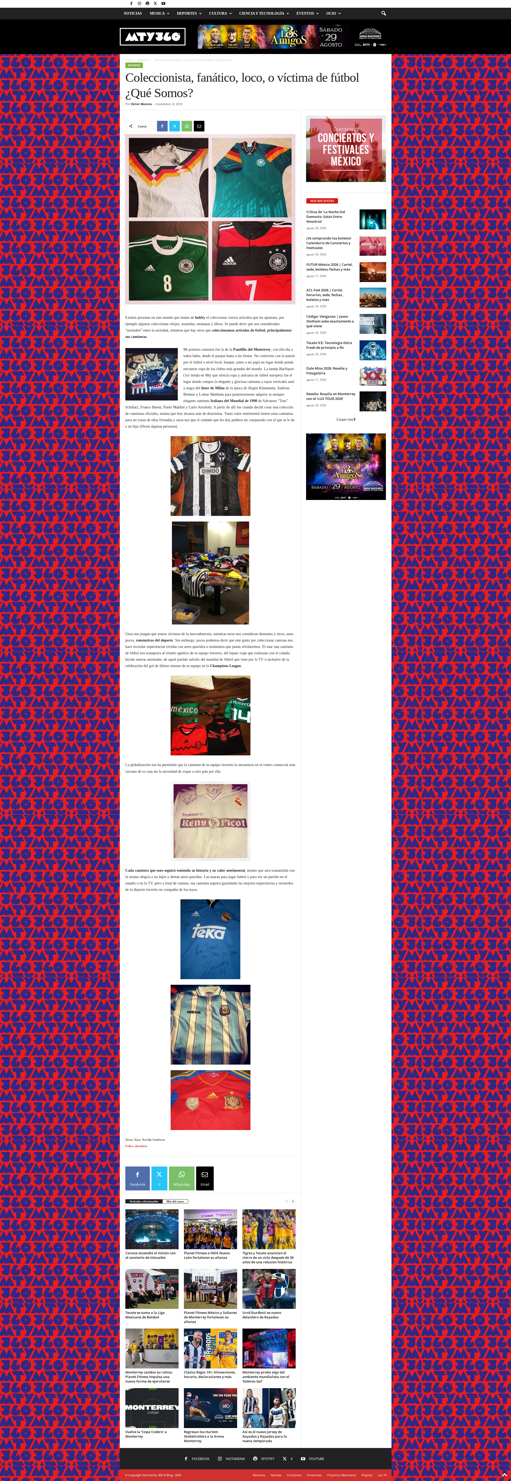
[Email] (199, 126)
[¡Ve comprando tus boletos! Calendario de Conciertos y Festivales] (373, 312)
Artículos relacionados (144, 1434)
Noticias (133, 13)
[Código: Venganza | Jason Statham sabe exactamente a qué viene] (373, 390)
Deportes (187, 13)
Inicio (128, 60)
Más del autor (175, 1434)
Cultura (218, 13)
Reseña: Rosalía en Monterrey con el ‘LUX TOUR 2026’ (330, 463)
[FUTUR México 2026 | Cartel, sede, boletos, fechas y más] (373, 339)
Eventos (305, 13)
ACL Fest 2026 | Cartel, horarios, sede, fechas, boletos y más (324, 361)
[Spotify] (147, 4)
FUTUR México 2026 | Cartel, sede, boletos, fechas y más (329, 333)
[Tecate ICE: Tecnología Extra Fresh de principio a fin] (373, 417)
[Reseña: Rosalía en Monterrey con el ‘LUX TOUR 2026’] (373, 468)
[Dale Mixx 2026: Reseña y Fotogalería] (373, 442)
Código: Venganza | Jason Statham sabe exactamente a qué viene (330, 387)
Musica (157, 13)
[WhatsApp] (187, 126)
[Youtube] (163, 4)
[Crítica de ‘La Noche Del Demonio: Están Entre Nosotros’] (373, 286)
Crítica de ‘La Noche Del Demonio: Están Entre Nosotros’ (325, 283)
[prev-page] (286, 1435)
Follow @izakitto (136, 1379)
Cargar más (344, 486)
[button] (383, 13)
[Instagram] (139, 4)
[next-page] (293, 1435)
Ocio (331, 13)
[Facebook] (131, 4)
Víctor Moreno (141, 104)
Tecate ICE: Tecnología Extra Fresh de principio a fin (329, 411)
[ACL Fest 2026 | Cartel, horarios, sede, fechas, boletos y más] (373, 364)
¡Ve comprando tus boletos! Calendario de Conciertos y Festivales (328, 309)
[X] (155, 4)
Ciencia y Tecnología (261, 13)
